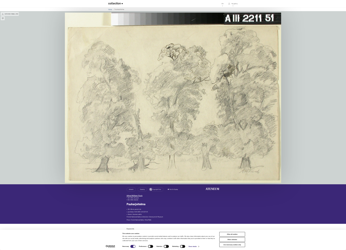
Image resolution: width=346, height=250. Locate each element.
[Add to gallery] (3, 18)
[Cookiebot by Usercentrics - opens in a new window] (110, 246)
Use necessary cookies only (232, 244)
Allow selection (232, 239)
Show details (192, 246)
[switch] (150, 246)
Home (110, 9)
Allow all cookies (232, 234)
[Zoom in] (173, 98)
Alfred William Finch (134, 195)
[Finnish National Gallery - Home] (115, 3)
